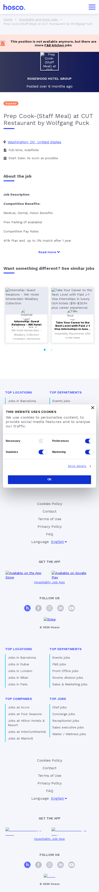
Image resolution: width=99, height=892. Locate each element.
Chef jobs (59, 707)
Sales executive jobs (68, 727)
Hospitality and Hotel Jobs (38, 19)
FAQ (49, 534)
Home (7, 19)
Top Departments (66, 392)
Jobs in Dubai (18, 664)
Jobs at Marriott (20, 738)
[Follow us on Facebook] (38, 609)
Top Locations (18, 392)
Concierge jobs (63, 714)
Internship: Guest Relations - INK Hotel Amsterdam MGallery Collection (26, 326)
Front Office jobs (65, 671)
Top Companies (18, 699)
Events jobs (61, 401)
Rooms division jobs (67, 677)
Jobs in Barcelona (22, 401)
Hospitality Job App (49, 582)
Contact (49, 511)
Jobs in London (20, 671)
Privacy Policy (50, 526)
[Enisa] (49, 619)
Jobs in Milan (18, 677)
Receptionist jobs (65, 720)
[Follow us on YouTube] (71, 609)
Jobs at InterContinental (27, 732)
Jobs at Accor (19, 707)
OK (49, 479)
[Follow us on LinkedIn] (60, 609)
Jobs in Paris (18, 684)
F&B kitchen (54, 45)
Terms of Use (49, 519)
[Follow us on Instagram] (49, 609)
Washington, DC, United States (34, 142)
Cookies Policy (49, 504)
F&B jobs (59, 664)
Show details (77, 466)
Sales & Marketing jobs (69, 684)
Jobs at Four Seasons (25, 714)
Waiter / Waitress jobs (69, 734)
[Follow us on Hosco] (27, 609)
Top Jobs (58, 699)
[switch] (89, 441)
